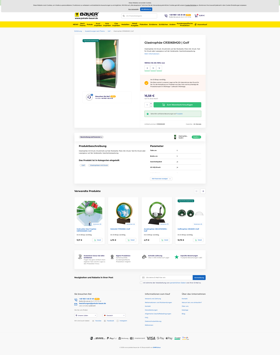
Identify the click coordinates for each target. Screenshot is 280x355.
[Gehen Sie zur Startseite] (87, 15)
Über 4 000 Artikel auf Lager (158, 257)
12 (159, 68)
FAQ (146, 317)
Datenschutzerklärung (153, 321)
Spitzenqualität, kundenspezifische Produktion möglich (123, 259)
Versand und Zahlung (153, 298)
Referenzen (149, 325)
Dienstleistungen (151, 310)
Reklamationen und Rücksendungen (158, 302)
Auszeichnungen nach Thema (95, 31)
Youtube (98, 321)
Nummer (147, 104)
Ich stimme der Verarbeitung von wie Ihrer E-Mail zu (172, 283)
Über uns (185, 306)
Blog (183, 314)
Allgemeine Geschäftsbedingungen (158, 314)
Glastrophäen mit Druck (99, 165)
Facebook (110, 321)
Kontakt (148, 306)
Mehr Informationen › (152, 54)
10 (153, 68)
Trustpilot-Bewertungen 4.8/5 (191, 257)
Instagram (123, 321)
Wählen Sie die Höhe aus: (154, 63)
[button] (161, 178)
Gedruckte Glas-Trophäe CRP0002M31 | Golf (86, 230)
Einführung (78, 31)
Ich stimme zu (146, 9)
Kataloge (185, 310)
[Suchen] (123, 15)
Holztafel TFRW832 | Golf (120, 229)
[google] (186, 338)
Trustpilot (179, 114)
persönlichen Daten (178, 283)
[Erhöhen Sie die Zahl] (151, 103)
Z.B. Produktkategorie (134, 16)
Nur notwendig (133, 9)
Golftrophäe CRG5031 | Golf (188, 229)
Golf (109, 31)
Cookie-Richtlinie (190, 5)
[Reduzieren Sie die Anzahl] (151, 106)
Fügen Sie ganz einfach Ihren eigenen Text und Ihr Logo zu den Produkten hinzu (94, 262)
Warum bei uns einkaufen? (192, 302)
